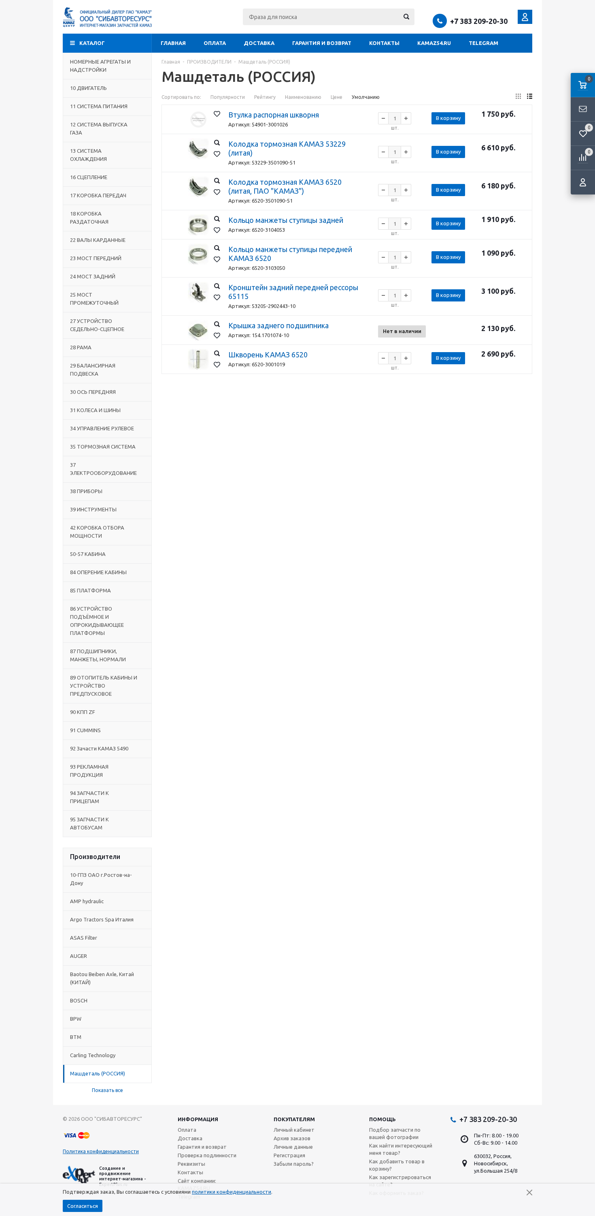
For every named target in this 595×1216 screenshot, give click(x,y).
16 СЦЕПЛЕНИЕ (88, 177)
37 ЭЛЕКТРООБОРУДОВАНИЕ (103, 469)
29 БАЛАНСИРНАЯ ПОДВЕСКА (92, 369)
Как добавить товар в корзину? (397, 1164)
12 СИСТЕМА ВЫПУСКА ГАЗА (99, 128)
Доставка (259, 43)
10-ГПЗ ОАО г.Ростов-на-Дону (101, 879)
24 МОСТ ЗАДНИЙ (92, 276)
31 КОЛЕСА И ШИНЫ (95, 410)
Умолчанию (366, 97)
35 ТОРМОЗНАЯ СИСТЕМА (103, 446)
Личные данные (293, 1147)
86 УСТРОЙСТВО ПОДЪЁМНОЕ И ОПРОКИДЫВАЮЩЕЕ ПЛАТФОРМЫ (97, 621)
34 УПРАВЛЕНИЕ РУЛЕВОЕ (102, 428)
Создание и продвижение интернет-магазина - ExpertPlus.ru (122, 1176)
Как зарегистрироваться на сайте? (400, 1180)
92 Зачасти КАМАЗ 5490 (99, 748)
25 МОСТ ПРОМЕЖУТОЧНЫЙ (94, 299)
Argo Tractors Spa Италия (102, 919)
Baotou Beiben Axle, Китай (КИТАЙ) (102, 978)
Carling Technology (92, 1055)
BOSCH (78, 1000)
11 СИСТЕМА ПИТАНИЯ (99, 106)
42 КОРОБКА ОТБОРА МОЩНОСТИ (97, 532)
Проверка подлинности (207, 1155)
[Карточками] (518, 96)
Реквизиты (191, 1164)
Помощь (382, 1119)
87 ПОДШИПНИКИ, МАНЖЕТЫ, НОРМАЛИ (98, 655)
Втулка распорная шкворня (273, 115)
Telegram (483, 43)
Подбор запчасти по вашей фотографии (395, 1133)
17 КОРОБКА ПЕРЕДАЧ (98, 195)
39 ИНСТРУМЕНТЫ (93, 509)
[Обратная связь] (583, 109)
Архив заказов (292, 1138)
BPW (75, 1019)
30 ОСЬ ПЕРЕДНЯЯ (93, 392)
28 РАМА (80, 347)
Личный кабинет (294, 1130)
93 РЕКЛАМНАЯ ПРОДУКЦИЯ (89, 771)
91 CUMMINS (85, 730)
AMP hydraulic (87, 901)
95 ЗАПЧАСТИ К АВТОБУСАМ (89, 823)
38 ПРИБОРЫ (86, 491)
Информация (198, 1119)
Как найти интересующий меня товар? (400, 1149)
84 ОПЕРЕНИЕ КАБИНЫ (98, 572)
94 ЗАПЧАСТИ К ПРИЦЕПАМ (89, 797)
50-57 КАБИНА (88, 554)
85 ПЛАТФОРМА (90, 590)
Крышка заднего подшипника (278, 325)
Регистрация (289, 1155)
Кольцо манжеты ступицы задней (285, 220)
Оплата (215, 43)
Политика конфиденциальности (101, 1151)
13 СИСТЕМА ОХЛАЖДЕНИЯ (88, 155)
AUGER (78, 956)
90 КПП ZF (82, 712)
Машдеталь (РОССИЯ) (97, 1073)
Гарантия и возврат (321, 43)
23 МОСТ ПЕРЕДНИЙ (95, 258)
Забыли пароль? (294, 1164)
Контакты (384, 43)
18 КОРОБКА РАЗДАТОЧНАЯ (89, 217)
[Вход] (583, 182)
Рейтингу (265, 97)
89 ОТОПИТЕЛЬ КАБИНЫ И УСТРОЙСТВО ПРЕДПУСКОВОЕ (103, 686)
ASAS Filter (83, 937)
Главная (173, 43)
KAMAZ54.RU (434, 43)
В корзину (448, 118)
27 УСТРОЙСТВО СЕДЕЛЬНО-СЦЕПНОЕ (97, 325)
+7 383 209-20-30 (479, 21)
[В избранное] (217, 114)
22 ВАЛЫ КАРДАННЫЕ (97, 240)
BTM (75, 1037)
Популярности (227, 97)
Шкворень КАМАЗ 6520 (268, 354)
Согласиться (82, 1206)
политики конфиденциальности (231, 1192)
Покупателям (294, 1119)
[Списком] (529, 96)
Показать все (107, 1090)
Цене (336, 97)
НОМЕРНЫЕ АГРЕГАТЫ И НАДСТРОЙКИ (100, 66)
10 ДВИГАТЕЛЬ (88, 88)
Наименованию (303, 97)
